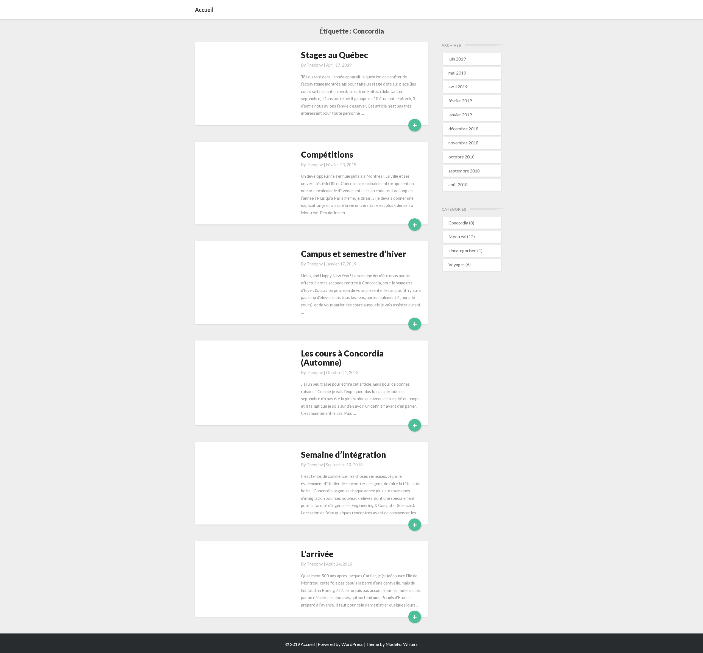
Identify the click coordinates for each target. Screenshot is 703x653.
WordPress (352, 644)
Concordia (458, 222)
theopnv (315, 64)
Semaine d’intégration (343, 454)
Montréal (457, 236)
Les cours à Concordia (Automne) (342, 357)
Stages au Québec (334, 55)
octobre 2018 (461, 156)
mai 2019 (457, 72)
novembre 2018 (463, 142)
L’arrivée (317, 554)
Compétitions (327, 154)
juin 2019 (457, 58)
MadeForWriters (402, 644)
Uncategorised (462, 250)
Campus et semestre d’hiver (353, 254)
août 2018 (458, 184)
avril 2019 (457, 86)
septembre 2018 (464, 170)
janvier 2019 (460, 114)
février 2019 (460, 100)
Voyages (456, 264)
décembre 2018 (463, 128)
